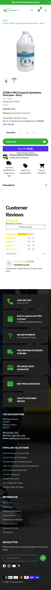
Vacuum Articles (10, 528)
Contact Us (8, 532)
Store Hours (8, 507)
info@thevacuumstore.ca (19, 438)
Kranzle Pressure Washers (15, 470)
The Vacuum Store (16, 582)
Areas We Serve (10, 524)
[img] (20, 261)
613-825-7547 (12, 432)
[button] (8, 101)
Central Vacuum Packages (15, 457)
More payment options (25, 153)
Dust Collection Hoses (13, 483)
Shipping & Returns (12, 511)
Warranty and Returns (13, 519)
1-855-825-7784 (18, 435)
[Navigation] (46, 10)
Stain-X (6, 105)
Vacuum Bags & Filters (13, 487)
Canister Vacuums (11, 474)
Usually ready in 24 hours (19, 157)
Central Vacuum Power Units (16, 453)
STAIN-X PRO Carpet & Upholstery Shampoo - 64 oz (23, 23)
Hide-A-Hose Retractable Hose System (21, 466)
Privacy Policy (9, 515)
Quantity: (11, 132)
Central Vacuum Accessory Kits (17, 461)
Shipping (6, 113)
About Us (7, 502)
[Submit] (43, 558)
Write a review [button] (25, 227)
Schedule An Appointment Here (29, 322)
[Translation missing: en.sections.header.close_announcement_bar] (49, 2)
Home (5, 20)
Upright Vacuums (11, 478)
